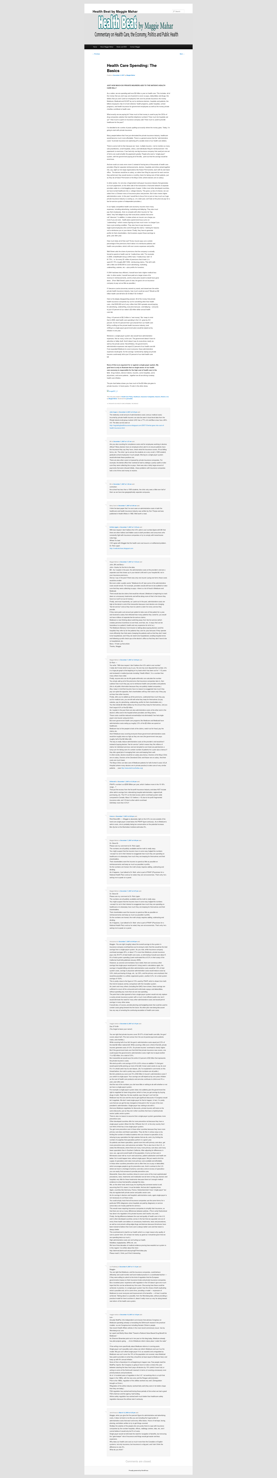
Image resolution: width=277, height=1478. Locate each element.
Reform (163, 397)
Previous (96, 54)
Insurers (157, 397)
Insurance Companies (148, 397)
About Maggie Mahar (106, 47)
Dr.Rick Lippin (114, 527)
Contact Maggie (135, 47)
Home (95, 47)
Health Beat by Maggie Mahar (115, 11)
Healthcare (137, 397)
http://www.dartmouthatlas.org (131, 768)
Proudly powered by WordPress (138, 1470)
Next (182, 54)
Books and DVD (122, 47)
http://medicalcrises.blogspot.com (121, 548)
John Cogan (113, 412)
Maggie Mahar (130, 75)
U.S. (167, 397)
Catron (112, 816)
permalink (129, 399)
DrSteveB (113, 781)
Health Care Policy (127, 397)
